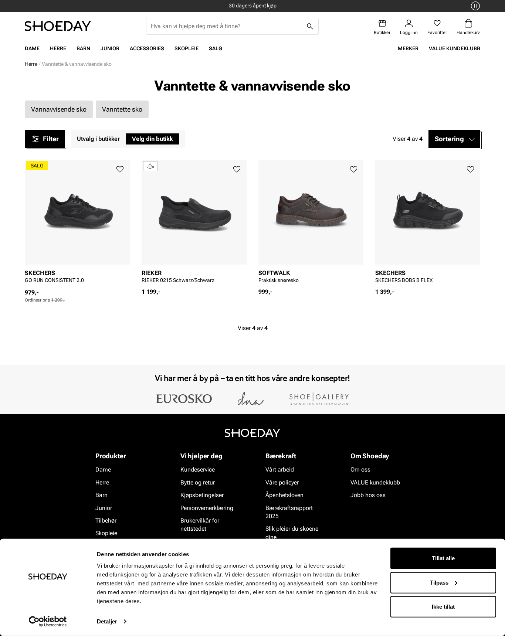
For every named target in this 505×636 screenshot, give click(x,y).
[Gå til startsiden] (58, 26)
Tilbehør (105, 520)
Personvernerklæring (206, 507)
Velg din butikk (152, 138)
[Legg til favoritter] (120, 169)
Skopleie (186, 48)
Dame (32, 48)
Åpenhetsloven (284, 495)
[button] (454, 139)
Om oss (360, 469)
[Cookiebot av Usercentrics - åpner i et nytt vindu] (48, 621)
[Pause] (474, 6)
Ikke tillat (443, 606)
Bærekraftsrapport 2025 (289, 512)
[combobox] (226, 26)
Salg (215, 48)
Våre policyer (282, 482)
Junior (110, 48)
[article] (77, 224)
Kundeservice (197, 469)
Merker (408, 48)
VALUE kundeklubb (454, 48)
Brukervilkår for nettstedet (199, 524)
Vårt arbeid (279, 469)
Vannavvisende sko (59, 109)
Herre (58, 48)
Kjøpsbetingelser (202, 495)
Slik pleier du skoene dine (291, 533)
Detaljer (107, 621)
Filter (51, 139)
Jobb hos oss (368, 495)
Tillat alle (443, 558)
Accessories (147, 48)
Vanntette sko (122, 109)
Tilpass (439, 582)
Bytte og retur (197, 482)
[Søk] (310, 26)
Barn (83, 48)
